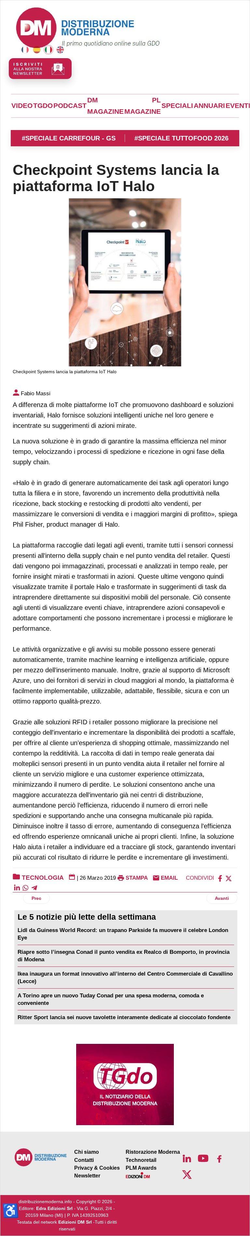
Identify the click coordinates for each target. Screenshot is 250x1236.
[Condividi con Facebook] (220, 878)
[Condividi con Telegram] (34, 888)
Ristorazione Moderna (153, 1152)
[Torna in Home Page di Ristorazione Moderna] (41, 1157)
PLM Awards (141, 1168)
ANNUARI (209, 106)
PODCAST (70, 106)
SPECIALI (177, 106)
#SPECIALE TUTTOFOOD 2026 (181, 138)
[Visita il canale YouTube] (203, 1158)
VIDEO (22, 106)
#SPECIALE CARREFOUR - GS (69, 138)
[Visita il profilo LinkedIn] (187, 1158)
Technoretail (141, 1160)
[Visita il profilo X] (187, 1174)
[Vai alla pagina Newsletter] (40, 68)
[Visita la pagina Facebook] (219, 1158)
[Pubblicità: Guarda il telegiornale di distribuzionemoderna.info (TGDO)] (125, 1084)
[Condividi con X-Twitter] (228, 878)
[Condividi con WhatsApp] (25, 888)
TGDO (43, 106)
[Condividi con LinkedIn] (17, 888)
